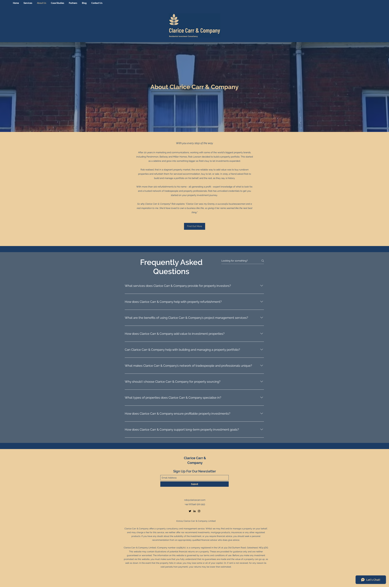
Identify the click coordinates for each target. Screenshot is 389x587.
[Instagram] (199, 511)
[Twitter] (189, 511)
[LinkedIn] (194, 511)
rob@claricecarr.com (194, 500)
